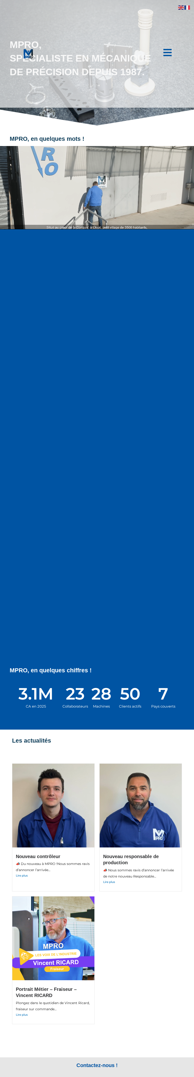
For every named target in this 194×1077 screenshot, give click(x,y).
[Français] (187, 7)
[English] (181, 7)
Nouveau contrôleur (38, 856)
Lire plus (22, 875)
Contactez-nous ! (97, 1065)
